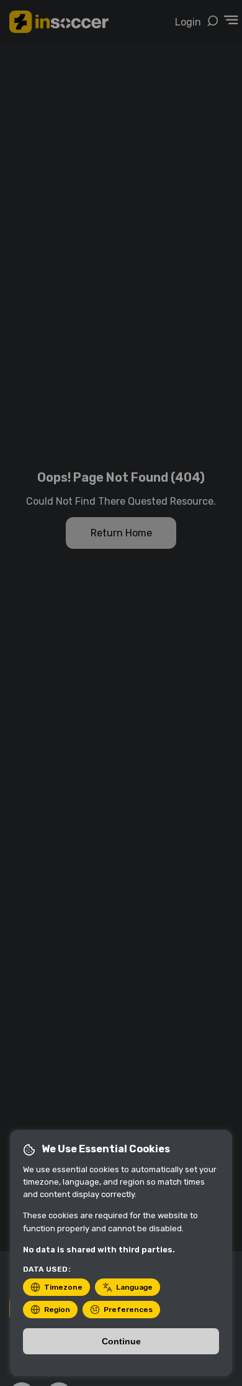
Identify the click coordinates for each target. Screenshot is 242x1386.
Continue (121, 1341)
